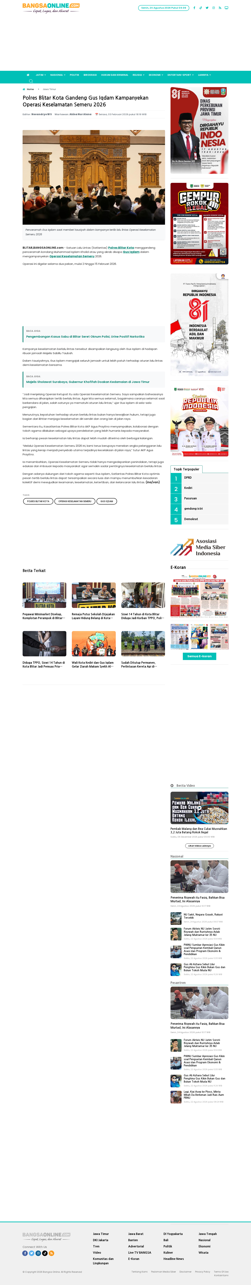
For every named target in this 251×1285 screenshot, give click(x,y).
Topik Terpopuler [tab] (186, 469)
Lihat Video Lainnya (199, 845)
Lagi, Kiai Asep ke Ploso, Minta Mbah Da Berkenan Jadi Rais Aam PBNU (204, 1094)
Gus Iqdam (131, 252)
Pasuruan (190, 498)
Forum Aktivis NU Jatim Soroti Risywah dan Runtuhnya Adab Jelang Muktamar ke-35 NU (202, 931)
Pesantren (178, 982)
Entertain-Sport (179, 75)
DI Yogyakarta (173, 1233)
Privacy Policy (202, 1271)
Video (97, 1252)
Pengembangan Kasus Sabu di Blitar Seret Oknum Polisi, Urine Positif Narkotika (85, 336)
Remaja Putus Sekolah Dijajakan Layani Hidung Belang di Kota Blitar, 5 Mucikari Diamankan (93, 618)
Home (30, 89)
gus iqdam (107, 501)
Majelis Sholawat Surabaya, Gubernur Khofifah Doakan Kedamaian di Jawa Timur (88, 382)
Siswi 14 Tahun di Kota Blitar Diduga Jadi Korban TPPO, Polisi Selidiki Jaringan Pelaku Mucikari (142, 618)
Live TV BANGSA (139, 1252)
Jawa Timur (101, 1233)
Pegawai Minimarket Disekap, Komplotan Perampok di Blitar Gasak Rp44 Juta (42, 618)
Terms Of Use (221, 1271)
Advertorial (136, 1246)
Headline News (174, 1258)
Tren (96, 1246)
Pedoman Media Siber (163, 1271)
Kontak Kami (221, 1275)
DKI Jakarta (100, 1240)
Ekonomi (155, 75)
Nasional (56, 75)
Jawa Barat (135, 1233)
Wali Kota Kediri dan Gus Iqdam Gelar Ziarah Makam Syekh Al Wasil (93, 666)
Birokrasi (90, 75)
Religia (137, 75)
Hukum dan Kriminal (114, 75)
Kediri (188, 487)
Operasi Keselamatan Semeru (71, 256)
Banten (133, 1240)
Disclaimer (185, 1271)
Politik (74, 75)
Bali (166, 1240)
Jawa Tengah (208, 1233)
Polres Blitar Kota (121, 248)
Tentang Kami (140, 1271)
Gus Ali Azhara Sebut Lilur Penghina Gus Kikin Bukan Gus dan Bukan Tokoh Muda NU (204, 967)
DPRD (188, 477)
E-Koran (178, 567)
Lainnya (203, 75)
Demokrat (191, 519)
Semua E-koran (199, 656)
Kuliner (168, 1252)
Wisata (203, 1252)
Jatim (39, 75)
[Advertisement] (125, 43)
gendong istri (193, 508)
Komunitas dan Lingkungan (103, 1261)
